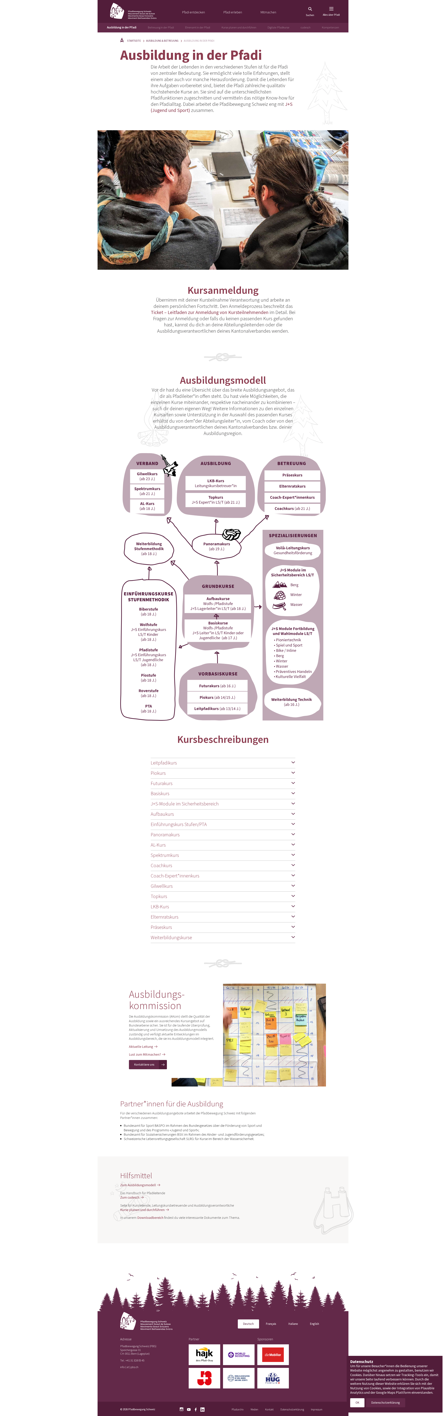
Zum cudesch (129, 1197)
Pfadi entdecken (193, 12)
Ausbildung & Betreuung (162, 40)
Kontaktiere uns (144, 1064)
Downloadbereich (150, 1217)
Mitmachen (268, 12)
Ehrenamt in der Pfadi (197, 27)
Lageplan (143, 1354)
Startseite (134, 40)
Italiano (293, 1324)
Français (271, 1324)
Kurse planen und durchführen (238, 27)
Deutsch (248, 1324)
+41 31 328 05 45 (134, 1360)
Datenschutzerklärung (292, 1409)
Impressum (316, 1409)
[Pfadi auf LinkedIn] (202, 1409)
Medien (254, 1409)
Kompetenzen (330, 27)
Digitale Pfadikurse (278, 27)
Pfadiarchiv (238, 1409)
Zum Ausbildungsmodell (138, 1185)
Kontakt (269, 1409)
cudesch (305, 27)
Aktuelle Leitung (141, 1046)
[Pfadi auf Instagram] (181, 1409)
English (314, 1324)
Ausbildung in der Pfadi (121, 27)
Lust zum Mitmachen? (145, 1054)
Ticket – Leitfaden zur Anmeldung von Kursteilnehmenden (209, 312)
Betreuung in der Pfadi (161, 27)
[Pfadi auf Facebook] (196, 1409)
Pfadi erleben (232, 12)
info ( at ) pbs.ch (129, 1367)
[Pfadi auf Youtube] (189, 1409)
